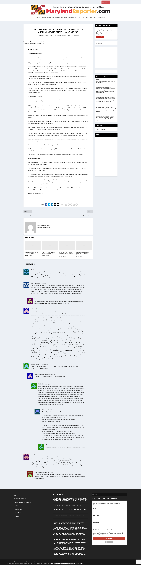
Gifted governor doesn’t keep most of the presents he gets (66, 254)
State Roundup (91, 17)
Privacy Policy (17, 512)
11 (71, 35)
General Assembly (61, 17)
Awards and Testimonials (20, 498)
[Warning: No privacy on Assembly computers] (50, 245)
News (44, 17)
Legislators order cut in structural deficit (31, 253)
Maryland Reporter (43, 35)
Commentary (72, 17)
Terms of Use (38, 561)
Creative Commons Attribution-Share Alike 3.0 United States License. (66, 563)
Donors (16, 505)
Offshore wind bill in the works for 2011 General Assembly (82, 254)
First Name (96, 515)
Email (94, 508)
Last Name (96, 522)
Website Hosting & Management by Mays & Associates (20, 561)
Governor (50, 17)
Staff (15, 495)
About (38, 17)
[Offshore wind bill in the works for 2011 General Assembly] (84, 245)
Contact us (16, 516)
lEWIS (97, 80)
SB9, (32, 100)
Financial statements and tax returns (22, 502)
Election (81, 17)
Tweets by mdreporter (101, 129)
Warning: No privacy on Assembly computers (48, 253)
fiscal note (50, 184)
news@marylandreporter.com (44, 225)
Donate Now (100, 37)
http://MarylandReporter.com (44, 227)
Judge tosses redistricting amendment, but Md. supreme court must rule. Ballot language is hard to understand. (70, 516)
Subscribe (109, 538)
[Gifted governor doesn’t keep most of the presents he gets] (67, 245)
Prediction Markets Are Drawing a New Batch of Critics (105, 81)
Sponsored (101, 17)
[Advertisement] (107, 57)
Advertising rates (18, 509)
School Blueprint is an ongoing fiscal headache (67, 505)
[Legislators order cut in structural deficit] (33, 245)
